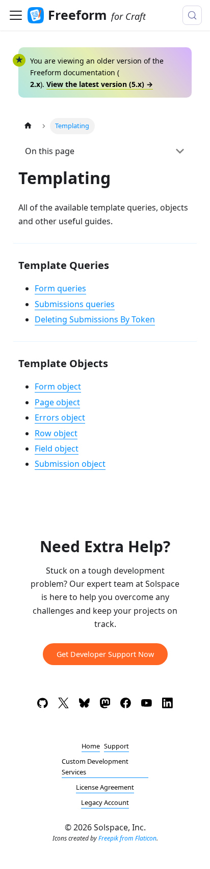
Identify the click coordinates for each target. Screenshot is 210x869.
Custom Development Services (95, 766)
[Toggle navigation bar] (15, 15)
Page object (57, 402)
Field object (56, 448)
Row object (56, 433)
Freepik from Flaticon (127, 838)
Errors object (60, 417)
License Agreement (105, 787)
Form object (58, 386)
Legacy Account (105, 802)
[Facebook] (125, 705)
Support (116, 746)
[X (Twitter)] (63, 705)
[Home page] (28, 126)
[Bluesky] (84, 705)
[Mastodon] (105, 705)
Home (91, 746)
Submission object (70, 463)
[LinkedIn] (167, 705)
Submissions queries (75, 304)
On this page (49, 151)
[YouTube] (146, 705)
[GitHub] (42, 705)
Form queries (60, 288)
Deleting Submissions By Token (95, 319)
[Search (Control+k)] (192, 15)
